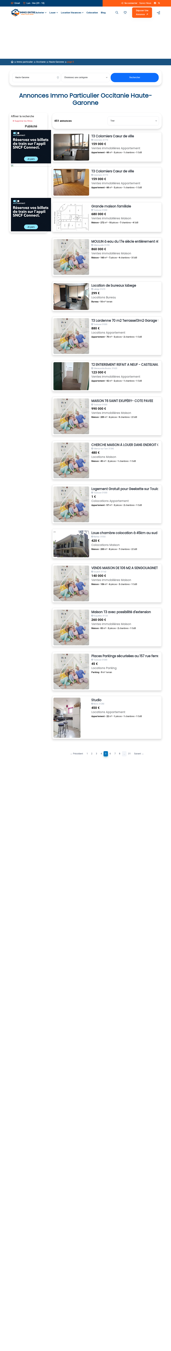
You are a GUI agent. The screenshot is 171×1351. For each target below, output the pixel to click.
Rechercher (134, 77)
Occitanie (41, 62)
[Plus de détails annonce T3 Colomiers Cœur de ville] (71, 147)
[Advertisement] (85, 38)
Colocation (92, 12)
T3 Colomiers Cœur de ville (112, 136)
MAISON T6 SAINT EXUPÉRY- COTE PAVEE (122, 401)
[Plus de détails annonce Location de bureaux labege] (71, 296)
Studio (96, 700)
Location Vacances (71, 12)
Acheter (40, 12)
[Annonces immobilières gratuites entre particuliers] (12, 62)
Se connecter (130, 3)
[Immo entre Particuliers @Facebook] (155, 3)
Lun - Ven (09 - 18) (35, 3)
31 (129, 753)
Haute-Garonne (56, 62)
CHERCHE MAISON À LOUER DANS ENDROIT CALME (129, 445)
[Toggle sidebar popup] (158, 12)
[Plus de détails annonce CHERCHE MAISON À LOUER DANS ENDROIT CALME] (71, 460)
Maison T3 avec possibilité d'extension (121, 612)
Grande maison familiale (111, 206)
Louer (52, 12)
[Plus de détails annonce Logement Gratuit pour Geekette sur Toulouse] (71, 504)
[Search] (116, 12)
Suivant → (139, 753)
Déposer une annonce (142, 12)
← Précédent (76, 753)
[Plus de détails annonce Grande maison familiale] (71, 217)
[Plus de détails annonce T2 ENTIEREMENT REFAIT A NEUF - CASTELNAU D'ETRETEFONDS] (71, 376)
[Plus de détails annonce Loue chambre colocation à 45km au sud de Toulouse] (71, 544)
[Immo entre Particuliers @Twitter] (159, 3)
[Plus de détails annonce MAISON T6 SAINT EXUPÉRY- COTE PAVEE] (71, 416)
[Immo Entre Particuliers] (23, 12)
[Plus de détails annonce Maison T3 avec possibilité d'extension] (71, 627)
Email (17, 3)
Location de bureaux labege (113, 286)
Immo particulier (25, 62)
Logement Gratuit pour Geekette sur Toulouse (127, 489)
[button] (125, 12)
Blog (103, 12)
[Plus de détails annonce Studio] (67, 718)
